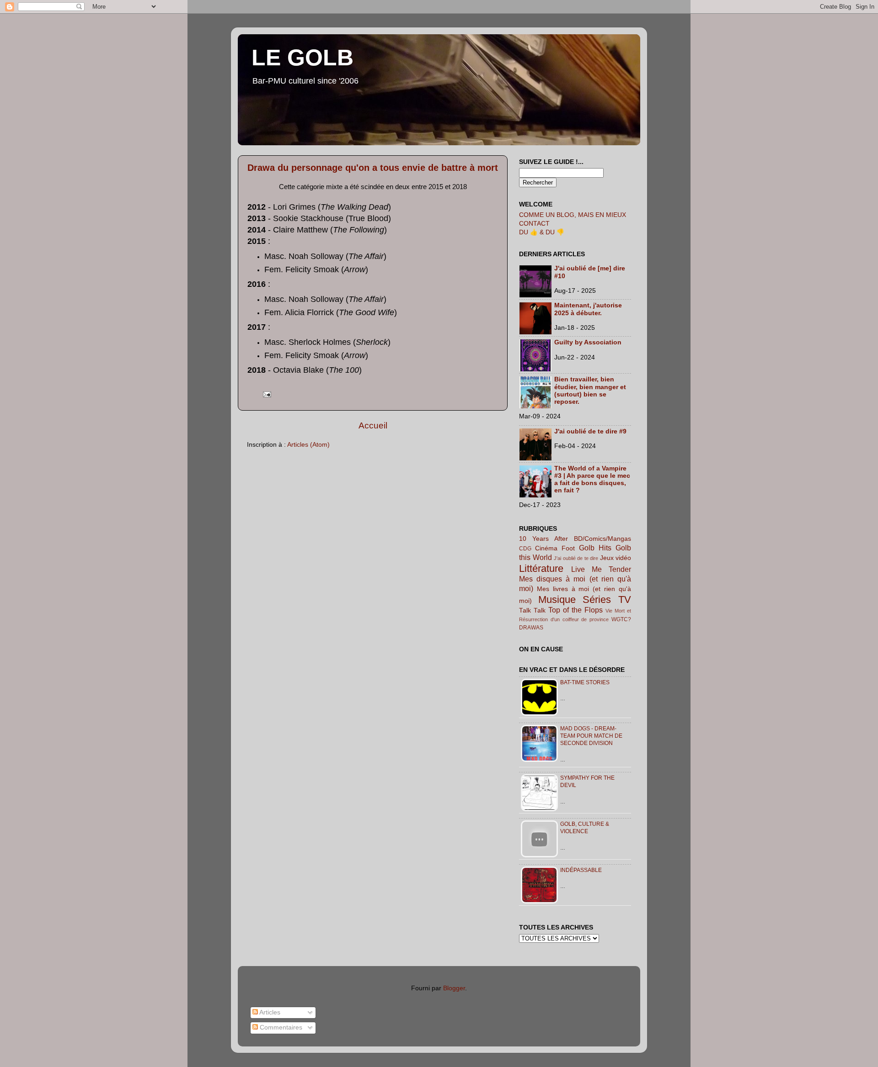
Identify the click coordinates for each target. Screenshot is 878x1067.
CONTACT (534, 223)
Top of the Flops (575, 610)
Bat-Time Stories (585, 682)
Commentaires (280, 1027)
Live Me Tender (601, 569)
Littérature (541, 568)
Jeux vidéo (616, 558)
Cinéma (546, 548)
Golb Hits (595, 548)
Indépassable (581, 870)
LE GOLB (302, 57)
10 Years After (543, 538)
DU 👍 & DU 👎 (541, 232)
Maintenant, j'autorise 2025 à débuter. (588, 309)
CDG (525, 548)
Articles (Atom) (308, 444)
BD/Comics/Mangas (602, 538)
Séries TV (607, 599)
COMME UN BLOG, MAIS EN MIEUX (572, 214)
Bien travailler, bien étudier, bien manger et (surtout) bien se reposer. (590, 390)
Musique (557, 599)
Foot (568, 548)
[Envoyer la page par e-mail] (265, 394)
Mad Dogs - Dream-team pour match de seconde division (591, 735)
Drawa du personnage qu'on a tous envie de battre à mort (372, 168)
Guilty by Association (587, 342)
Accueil (373, 425)
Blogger (454, 988)
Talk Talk (532, 610)
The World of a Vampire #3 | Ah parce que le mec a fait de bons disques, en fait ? (592, 479)
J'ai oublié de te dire (576, 558)
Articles (269, 1012)
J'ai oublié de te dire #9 (590, 431)
